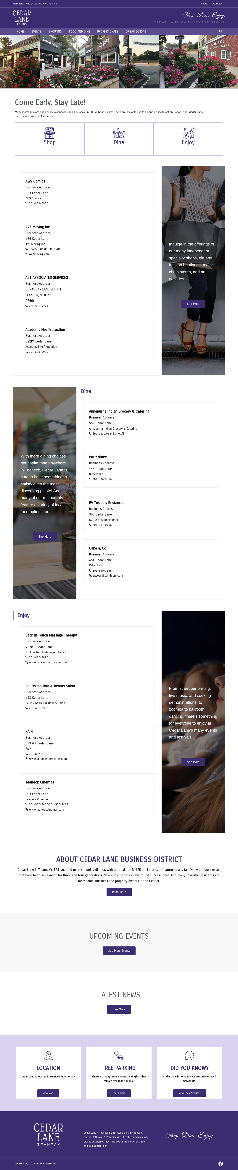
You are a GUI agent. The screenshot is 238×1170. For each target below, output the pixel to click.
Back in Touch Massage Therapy (51, 635)
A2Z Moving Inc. (38, 227)
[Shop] (49, 133)
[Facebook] (220, 1163)
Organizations (136, 31)
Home (20, 31)
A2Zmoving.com (39, 254)
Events (36, 31)
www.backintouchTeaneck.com (49, 662)
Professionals (107, 31)
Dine (119, 142)
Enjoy (188, 142)
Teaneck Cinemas (39, 782)
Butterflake (98, 457)
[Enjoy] (188, 133)
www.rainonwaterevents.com (48, 759)
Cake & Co (97, 548)
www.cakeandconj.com (108, 575)
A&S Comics (35, 181)
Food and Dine (79, 31)
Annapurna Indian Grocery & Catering (119, 411)
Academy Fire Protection (45, 329)
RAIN (29, 731)
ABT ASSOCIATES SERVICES (46, 277)
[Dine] (119, 133)
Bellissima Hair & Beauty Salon (50, 686)
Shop (50, 142)
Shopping (55, 31)
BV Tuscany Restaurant (107, 503)
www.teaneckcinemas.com (46, 809)
